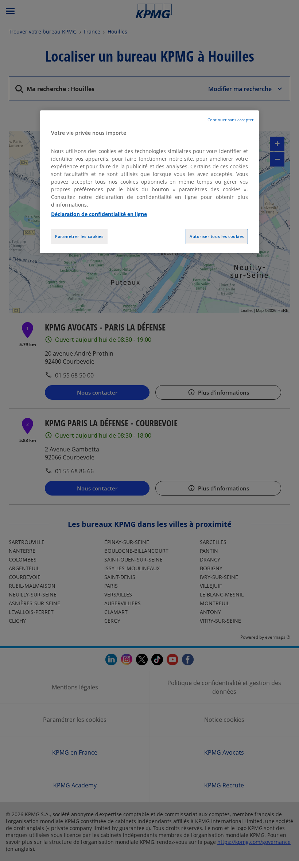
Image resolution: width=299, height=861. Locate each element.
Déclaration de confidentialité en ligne (99, 214)
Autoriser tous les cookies (217, 236)
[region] (149, 182)
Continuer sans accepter (230, 120)
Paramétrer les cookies (79, 236)
